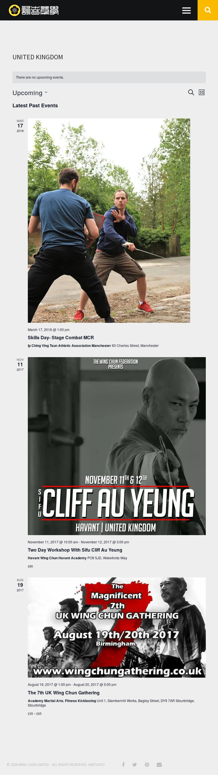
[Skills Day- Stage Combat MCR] (117, 220)
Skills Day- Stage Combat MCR (61, 337)
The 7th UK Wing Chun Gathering (64, 692)
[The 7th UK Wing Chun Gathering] (117, 627)
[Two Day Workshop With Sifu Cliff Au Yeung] (117, 446)
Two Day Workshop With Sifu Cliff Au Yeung (75, 549)
